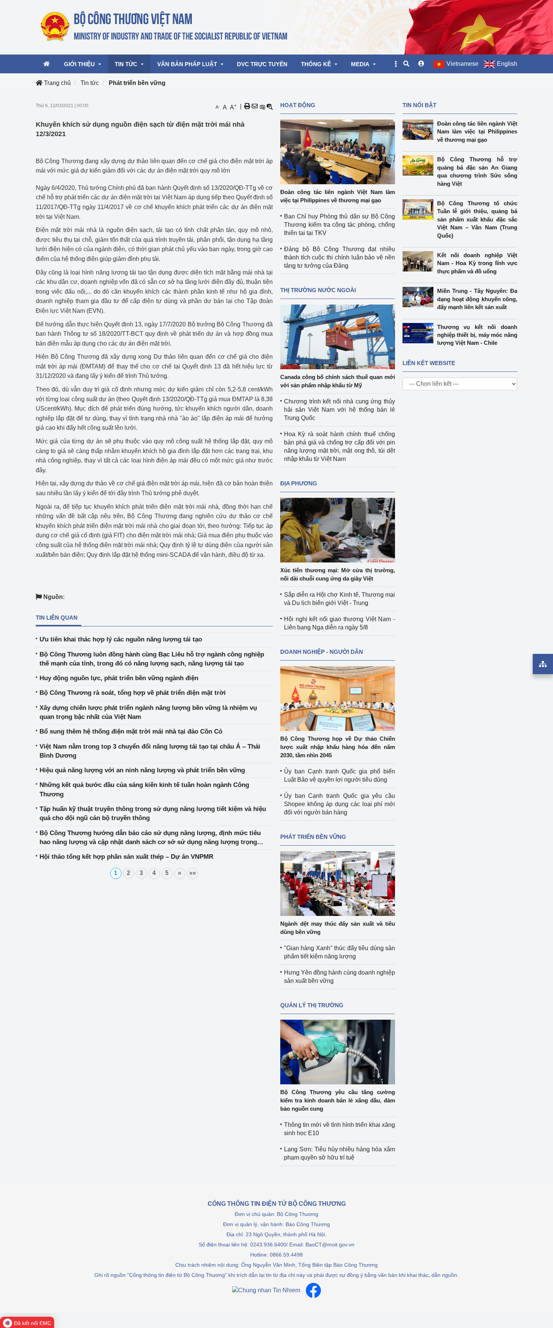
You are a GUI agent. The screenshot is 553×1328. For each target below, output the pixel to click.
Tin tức (90, 83)
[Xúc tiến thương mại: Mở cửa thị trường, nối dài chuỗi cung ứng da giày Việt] (337, 529)
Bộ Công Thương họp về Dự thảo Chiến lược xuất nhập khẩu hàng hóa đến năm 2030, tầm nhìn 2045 (337, 746)
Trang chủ (57, 83)
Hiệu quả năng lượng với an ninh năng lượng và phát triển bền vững (142, 770)
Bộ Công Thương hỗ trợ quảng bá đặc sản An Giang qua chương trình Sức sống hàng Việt (477, 171)
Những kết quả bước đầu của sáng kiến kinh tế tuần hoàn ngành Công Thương (144, 789)
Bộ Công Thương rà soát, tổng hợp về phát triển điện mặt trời (133, 692)
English (507, 64)
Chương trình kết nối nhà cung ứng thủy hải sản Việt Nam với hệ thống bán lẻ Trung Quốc (339, 409)
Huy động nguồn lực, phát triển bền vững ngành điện (119, 678)
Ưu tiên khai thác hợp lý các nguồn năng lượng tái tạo (121, 639)
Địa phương (298, 483)
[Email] (255, 106)
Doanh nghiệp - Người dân (321, 652)
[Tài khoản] (421, 64)
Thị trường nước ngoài (318, 290)
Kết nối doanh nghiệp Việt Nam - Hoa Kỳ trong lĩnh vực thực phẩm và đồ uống (477, 263)
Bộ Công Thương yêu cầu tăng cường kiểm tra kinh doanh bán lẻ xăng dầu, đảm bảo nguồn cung (337, 1100)
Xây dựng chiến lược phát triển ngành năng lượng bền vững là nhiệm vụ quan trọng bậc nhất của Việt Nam (148, 712)
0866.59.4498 (286, 1255)
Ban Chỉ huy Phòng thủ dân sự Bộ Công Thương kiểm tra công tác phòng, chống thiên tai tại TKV (339, 224)
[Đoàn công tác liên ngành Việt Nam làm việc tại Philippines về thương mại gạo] (337, 151)
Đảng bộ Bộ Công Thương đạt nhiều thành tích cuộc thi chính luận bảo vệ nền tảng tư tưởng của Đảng (339, 257)
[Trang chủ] (165, 27)
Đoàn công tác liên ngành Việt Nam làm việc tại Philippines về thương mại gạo (477, 131)
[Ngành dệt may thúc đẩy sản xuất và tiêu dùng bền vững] (337, 883)
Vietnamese (463, 64)
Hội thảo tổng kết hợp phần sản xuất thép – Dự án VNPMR (126, 856)
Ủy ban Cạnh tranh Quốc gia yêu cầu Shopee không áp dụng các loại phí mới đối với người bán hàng (339, 804)
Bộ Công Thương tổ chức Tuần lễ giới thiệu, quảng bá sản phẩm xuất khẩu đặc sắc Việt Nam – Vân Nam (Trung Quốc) (477, 219)
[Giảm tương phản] (270, 106)
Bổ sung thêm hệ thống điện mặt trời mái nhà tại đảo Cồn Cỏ (131, 731)
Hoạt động (297, 105)
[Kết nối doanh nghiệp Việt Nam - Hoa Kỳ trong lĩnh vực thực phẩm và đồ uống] (420, 261)
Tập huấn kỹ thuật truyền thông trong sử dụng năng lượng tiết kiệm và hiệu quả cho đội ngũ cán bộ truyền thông (153, 813)
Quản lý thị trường (311, 1005)
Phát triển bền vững (137, 83)
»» (192, 873)
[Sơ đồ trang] (543, 664)
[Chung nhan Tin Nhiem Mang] (266, 1290)
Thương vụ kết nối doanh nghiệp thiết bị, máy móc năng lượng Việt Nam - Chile (477, 335)
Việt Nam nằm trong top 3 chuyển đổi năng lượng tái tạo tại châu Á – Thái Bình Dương (150, 751)
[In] (247, 106)
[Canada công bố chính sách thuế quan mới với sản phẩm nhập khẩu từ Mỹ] (337, 336)
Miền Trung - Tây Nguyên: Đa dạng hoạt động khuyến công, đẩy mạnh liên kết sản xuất (477, 299)
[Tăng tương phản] (262, 106)
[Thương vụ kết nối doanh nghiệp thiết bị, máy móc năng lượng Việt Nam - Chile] (420, 333)
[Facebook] (313, 1290)
